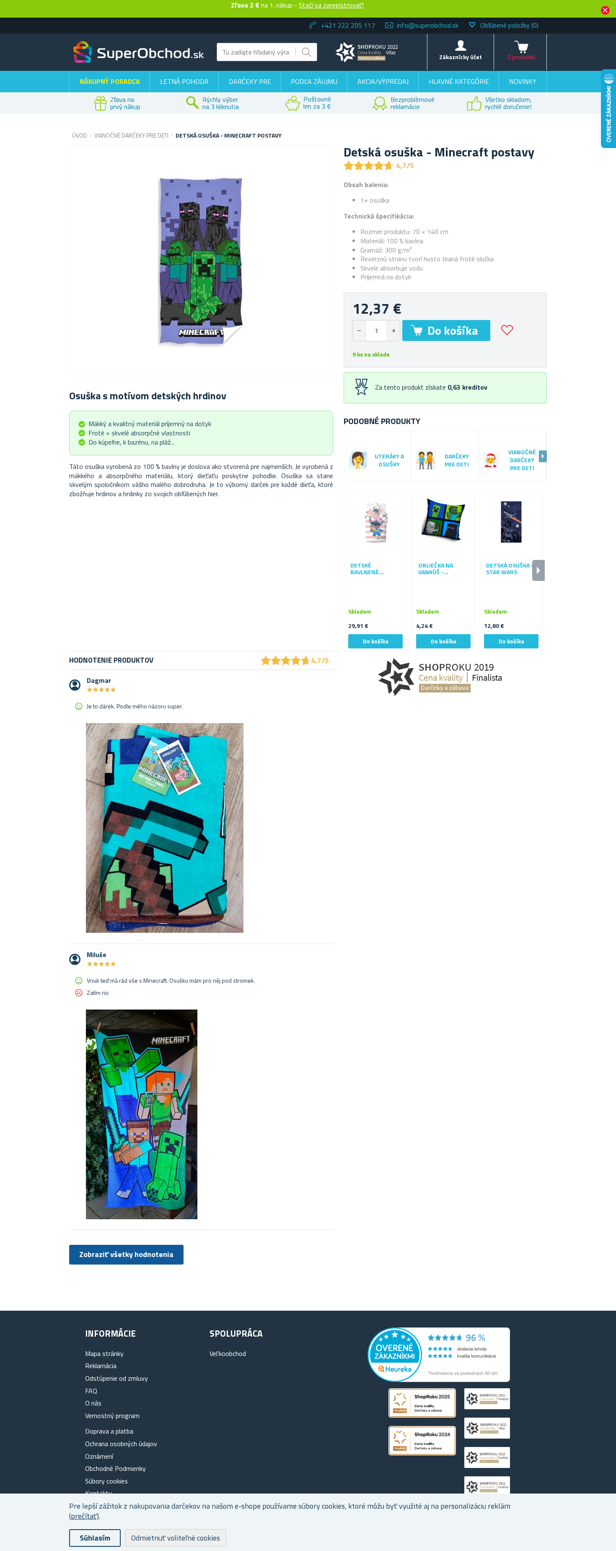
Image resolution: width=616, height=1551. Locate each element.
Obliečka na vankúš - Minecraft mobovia (435, 569)
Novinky (522, 81)
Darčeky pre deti (457, 460)
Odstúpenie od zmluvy (116, 1378)
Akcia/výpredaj (383, 81)
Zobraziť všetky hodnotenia (126, 1254)
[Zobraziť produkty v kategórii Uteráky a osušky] (358, 460)
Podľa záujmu (314, 81)
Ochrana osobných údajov (121, 1444)
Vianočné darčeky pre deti (522, 460)
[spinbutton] (376, 330)
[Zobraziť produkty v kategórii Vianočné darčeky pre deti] (490, 460)
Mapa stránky (104, 1353)
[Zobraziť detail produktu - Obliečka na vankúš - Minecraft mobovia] (443, 522)
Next (543, 456)
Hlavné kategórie (459, 81)
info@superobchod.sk (427, 25)
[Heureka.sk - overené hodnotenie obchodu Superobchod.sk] (439, 1379)
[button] (393, 330)
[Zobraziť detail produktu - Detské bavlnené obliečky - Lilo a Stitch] (375, 522)
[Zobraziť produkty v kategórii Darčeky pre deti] (426, 460)
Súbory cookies (106, 1481)
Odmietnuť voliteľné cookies (175, 1537)
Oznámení (99, 1456)
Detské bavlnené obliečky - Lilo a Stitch (374, 569)
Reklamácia (100, 1366)
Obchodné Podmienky (115, 1468)
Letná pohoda (184, 81)
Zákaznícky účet (460, 56)
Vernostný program (112, 1415)
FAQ (91, 1391)
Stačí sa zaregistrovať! (331, 5)
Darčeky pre (250, 81)
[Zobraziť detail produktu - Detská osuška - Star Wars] (511, 522)
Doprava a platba (109, 1431)
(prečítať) (84, 1516)
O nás (93, 1403)
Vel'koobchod (228, 1353)
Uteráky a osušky (389, 460)
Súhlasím (95, 1537)
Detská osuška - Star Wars (509, 569)
